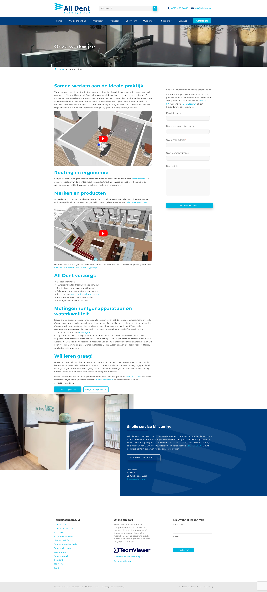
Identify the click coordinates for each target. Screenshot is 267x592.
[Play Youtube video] (103, 138)
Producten (97, 21)
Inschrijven (183, 550)
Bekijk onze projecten (96, 389)
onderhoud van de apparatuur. (84, 294)
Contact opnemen (67, 389)
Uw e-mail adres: (176, 140)
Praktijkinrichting (77, 21)
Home (59, 21)
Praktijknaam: (173, 113)
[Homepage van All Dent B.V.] (72, 8)
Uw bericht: (172, 166)
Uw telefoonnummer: (178, 153)
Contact (183, 21)
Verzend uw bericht (189, 205)
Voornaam (178, 524)
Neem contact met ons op (143, 457)
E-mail (176, 536)
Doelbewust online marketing (200, 587)
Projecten (114, 21)
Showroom (131, 21)
